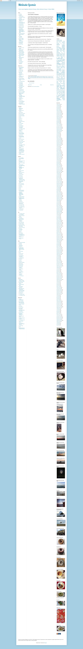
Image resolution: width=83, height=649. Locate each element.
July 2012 (58, 295)
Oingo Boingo (21, 264)
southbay (20, 59)
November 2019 (59, 196)
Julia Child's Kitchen (21, 130)
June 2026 (58, 106)
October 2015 (59, 252)
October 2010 (59, 319)
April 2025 (58, 122)
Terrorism (58, 89)
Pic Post (62, 79)
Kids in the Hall (21, 183)
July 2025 (58, 119)
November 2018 (59, 210)
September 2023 (59, 144)
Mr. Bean (20, 185)
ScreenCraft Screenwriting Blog (22, 22)
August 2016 (58, 240)
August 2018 (58, 213)
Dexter (20, 169)
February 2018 (59, 220)
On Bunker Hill (21, 89)
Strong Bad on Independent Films (22, 234)
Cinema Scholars (21, 224)
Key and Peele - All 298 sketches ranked (22, 181)
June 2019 (58, 202)
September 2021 (59, 171)
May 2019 (58, 203)
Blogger (45, 642)
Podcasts (61, 80)
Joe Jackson (21, 254)
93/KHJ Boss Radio (22, 242)
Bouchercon (58, 47)
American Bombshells (21, 245)
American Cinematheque (21, 218)
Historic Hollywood (42, 76)
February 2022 (59, 165)
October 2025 (59, 115)
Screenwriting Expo (61, 84)
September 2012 (59, 293)
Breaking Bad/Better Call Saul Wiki (21, 167)
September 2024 (59, 130)
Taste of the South (22, 141)
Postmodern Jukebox (21, 267)
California (63, 47)
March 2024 (58, 137)
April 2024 (58, 136)
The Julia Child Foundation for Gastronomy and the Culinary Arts (21, 149)
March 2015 (58, 260)
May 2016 (58, 244)
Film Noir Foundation (21, 229)
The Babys (20, 270)
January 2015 (59, 262)
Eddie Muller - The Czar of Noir (22, 226)
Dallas (64, 51)
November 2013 (59, 277)
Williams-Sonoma (21, 154)
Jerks (31, 77)
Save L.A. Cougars (22, 91)
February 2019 (59, 206)
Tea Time (20, 143)
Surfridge (20, 60)
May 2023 (58, 148)
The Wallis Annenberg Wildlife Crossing (22, 96)
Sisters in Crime (21, 26)
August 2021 (58, 172)
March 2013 (58, 286)
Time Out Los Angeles (21, 98)
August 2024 (58, 131)
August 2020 (58, 186)
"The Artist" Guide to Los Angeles (21, 214)
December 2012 (59, 289)
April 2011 (58, 312)
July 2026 (58, 105)
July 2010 (58, 322)
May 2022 (58, 162)
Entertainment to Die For (61, 53)
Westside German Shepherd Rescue (22, 328)
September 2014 (59, 265)
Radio (64, 81)
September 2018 (59, 212)
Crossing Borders (62, 50)
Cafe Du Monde (21, 114)
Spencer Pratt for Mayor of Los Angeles (21, 93)
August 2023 (58, 145)
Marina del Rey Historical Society (21, 54)
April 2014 (58, 271)
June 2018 (58, 215)
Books (63, 46)
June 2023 (58, 147)
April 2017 (58, 231)
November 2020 (59, 182)
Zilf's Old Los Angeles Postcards (22, 103)
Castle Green (21, 71)
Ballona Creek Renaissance (21, 50)
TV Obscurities (21, 208)
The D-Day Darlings (20, 274)
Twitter (63, 92)
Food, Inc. (20, 124)
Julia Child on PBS (22, 128)
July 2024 (58, 132)
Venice (62, 93)
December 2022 (59, 154)
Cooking (59, 48)
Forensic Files (21, 174)
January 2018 (59, 221)
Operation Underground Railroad (21, 314)
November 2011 (59, 304)
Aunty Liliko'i (21, 112)
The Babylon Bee (21, 294)
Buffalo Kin (20, 246)
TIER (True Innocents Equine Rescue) (21, 324)
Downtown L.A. (59, 52)
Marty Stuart (21, 263)
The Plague (43, 77)
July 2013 (58, 281)
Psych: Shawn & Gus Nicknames (21, 190)
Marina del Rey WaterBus (21, 58)
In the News (62, 66)
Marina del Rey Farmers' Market (21, 52)
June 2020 (58, 188)
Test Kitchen (61, 89)
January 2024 (59, 139)
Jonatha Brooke (21, 257)
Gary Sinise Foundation (21, 308)
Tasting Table (21, 142)
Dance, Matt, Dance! (21, 283)
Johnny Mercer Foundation (21, 256)
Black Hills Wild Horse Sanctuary (21, 302)
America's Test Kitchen (21, 111)
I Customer (49, 76)
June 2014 (58, 269)
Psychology (60, 81)
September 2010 (59, 320)
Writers (52, 77)
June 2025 (58, 120)
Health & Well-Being (37, 76)
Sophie (58, 86)
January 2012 (59, 302)
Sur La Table (21, 140)
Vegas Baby (58, 93)
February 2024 (59, 138)
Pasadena (58, 77)
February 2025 (59, 124)
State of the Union (39, 77)
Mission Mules (21, 312)
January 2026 (59, 112)
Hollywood (63, 63)
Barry (20, 159)
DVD (64, 52)
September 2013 (59, 279)
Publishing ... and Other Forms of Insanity (21, 20)
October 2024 (59, 129)
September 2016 (59, 239)
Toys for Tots (21, 325)
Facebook (58, 54)
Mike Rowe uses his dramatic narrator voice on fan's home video (21, 289)
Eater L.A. (20, 119)
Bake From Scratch (22, 113)
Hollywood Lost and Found (21, 76)
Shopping (58, 85)
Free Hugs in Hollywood (21, 287)
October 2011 (59, 305)
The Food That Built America (21, 203)
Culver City (59, 51)
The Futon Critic (21, 204)
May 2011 (58, 311)
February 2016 (59, 247)
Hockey (63, 62)
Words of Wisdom (48, 77)
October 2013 (59, 278)
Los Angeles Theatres (21, 88)
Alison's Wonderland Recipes (21, 108)
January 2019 (59, 207)
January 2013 (59, 288)
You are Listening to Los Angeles (21, 101)
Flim (64, 57)
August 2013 (58, 280)
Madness (20, 261)
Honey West (21, 176)
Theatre (58, 92)
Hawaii (61, 59)
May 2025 (58, 121)
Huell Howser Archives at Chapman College (22, 179)
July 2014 (58, 268)
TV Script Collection (20, 37)
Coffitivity (20, 14)
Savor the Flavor (21, 139)
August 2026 (58, 104)
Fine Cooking (21, 123)
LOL (60, 69)
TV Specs (60, 92)
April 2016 (58, 245)
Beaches (58, 44)
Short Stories (62, 85)
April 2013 (58, 285)
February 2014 (59, 273)
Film (62, 57)
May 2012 (58, 297)
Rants (57, 82)
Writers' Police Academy (61, 97)
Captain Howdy (21, 223)
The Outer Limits (21, 205)
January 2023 (59, 153)
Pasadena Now (21, 90)
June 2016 (58, 243)
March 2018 (58, 219)
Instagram (58, 67)
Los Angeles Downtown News (21, 86)
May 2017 (58, 230)
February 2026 (59, 111)
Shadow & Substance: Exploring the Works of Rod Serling (21, 194)
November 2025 (59, 114)
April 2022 (58, 163)
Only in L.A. (58, 76)
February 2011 (59, 314)
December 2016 (59, 236)
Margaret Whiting (21, 262)
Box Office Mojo (21, 222)
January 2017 (59, 235)
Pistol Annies (21, 265)
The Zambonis (21, 275)
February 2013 (59, 287)
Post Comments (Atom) (35, 86)
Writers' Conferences (61, 96)
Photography (59, 79)
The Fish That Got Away (61, 90)
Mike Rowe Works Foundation (22, 310)
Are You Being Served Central (21, 158)
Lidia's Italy (20, 131)
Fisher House (21, 307)
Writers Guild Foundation (21, 42)
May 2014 (58, 270)
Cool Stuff (62, 49)
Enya (20, 252)
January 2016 (59, 248)
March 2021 (58, 178)
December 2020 (59, 181)
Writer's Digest (21, 38)
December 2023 (59, 140)
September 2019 (59, 198)
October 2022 (59, 156)
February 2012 (59, 301)
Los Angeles (59, 70)
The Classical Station (21, 272)
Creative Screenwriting (21, 16)
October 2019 (59, 197)
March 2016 (58, 246)
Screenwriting (63, 83)
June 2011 (58, 310)
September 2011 (59, 306)
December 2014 (59, 263)
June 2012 (58, 296)
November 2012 (59, 290)
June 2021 (58, 174)
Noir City (20, 230)
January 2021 (59, 180)
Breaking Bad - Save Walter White (22, 165)
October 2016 (59, 238)
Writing (29, 78)
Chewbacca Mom (21, 281)
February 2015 (59, 261)
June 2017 (58, 229)
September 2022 (59, 157)
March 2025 (58, 123)
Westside (60, 94)
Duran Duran (21, 251)
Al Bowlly (20, 243)
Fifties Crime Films (22, 227)
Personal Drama (34, 77)
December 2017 (59, 222)
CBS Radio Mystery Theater (21, 280)
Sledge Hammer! (21, 196)
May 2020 (58, 189)
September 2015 (59, 253)
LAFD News (21, 82)
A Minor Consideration (21, 299)
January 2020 (59, 194)
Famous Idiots (59, 55)
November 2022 (59, 155)
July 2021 (58, 173)
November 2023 (59, 141)
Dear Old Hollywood (20, 73)
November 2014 (59, 264)
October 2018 (59, 211)
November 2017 (59, 223)
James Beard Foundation (21, 127)
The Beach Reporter (20, 63)
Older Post (52, 84)
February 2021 (59, 179)
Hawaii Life (20, 175)
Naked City (20, 186)
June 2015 (58, 256)
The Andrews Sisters (21, 269)
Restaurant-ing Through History (21, 136)
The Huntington (59, 91)
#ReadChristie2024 (59, 40)
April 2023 (58, 149)
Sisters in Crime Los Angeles (21, 27)
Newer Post (30, 84)
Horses (60, 64)
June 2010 (58, 323)
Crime (58, 50)
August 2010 (58, 321)
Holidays (59, 63)
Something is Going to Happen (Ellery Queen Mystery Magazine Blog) (22, 31)
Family (63, 54)
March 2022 (58, 164)
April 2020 (58, 190)
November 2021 (59, 169)
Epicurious (20, 120)
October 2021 (59, 170)
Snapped (20, 200)
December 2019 (59, 195)
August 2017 (58, 227)
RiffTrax (20, 231)
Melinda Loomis (27, 5)
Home (46, 76)
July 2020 (58, 187)
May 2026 (58, 107)
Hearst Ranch (21, 125)
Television (62, 88)
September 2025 (59, 116)
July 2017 (58, 228)
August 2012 (58, 294)
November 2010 (59, 318)
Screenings (58, 83)
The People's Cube (22, 295)
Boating (58, 46)
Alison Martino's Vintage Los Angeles (21, 68)
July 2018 (58, 214)
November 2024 (59, 128)
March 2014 (58, 272)
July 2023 (58, 146)
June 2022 (58, 161)
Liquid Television (21, 184)
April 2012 (58, 298)
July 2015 (58, 255)
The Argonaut (21, 61)
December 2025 (59, 113)
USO (20, 326)
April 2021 (58, 177)
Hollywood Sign (21, 78)
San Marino (62, 82)
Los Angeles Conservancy (21, 84)
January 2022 (59, 166)
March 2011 (58, 313)
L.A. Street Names (22, 81)
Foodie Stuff (32, 76)
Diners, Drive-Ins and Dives (21, 173)
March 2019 (58, 205)
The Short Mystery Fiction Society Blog (22, 34)
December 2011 (59, 303)
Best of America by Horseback (22, 161)
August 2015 (58, 254)
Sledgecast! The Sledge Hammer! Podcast (21, 198)
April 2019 (58, 204)
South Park (20, 201)
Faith (61, 54)
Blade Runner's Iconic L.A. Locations (21, 220)
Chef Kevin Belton (21, 115)
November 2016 (59, 237)
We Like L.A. (21, 100)
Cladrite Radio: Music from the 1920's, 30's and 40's (21, 249)
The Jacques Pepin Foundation (22, 145)
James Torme (21, 253)
